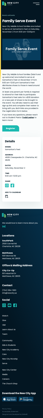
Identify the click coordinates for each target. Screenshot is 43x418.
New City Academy (10, 349)
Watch (5, 315)
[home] (10, 3)
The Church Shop (9, 383)
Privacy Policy (6, 409)
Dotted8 (24, 414)
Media (4, 374)
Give (4, 320)
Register (10, 128)
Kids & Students (9, 345)
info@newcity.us (9, 293)
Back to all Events (8, 15)
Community (7, 340)
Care (4, 354)
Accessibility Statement (10, 412)
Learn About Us (9, 329)
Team (4, 334)
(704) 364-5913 (9, 290)
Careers (5, 379)
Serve (4, 363)
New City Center (9, 370)
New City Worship (10, 359)
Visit (4, 325)
